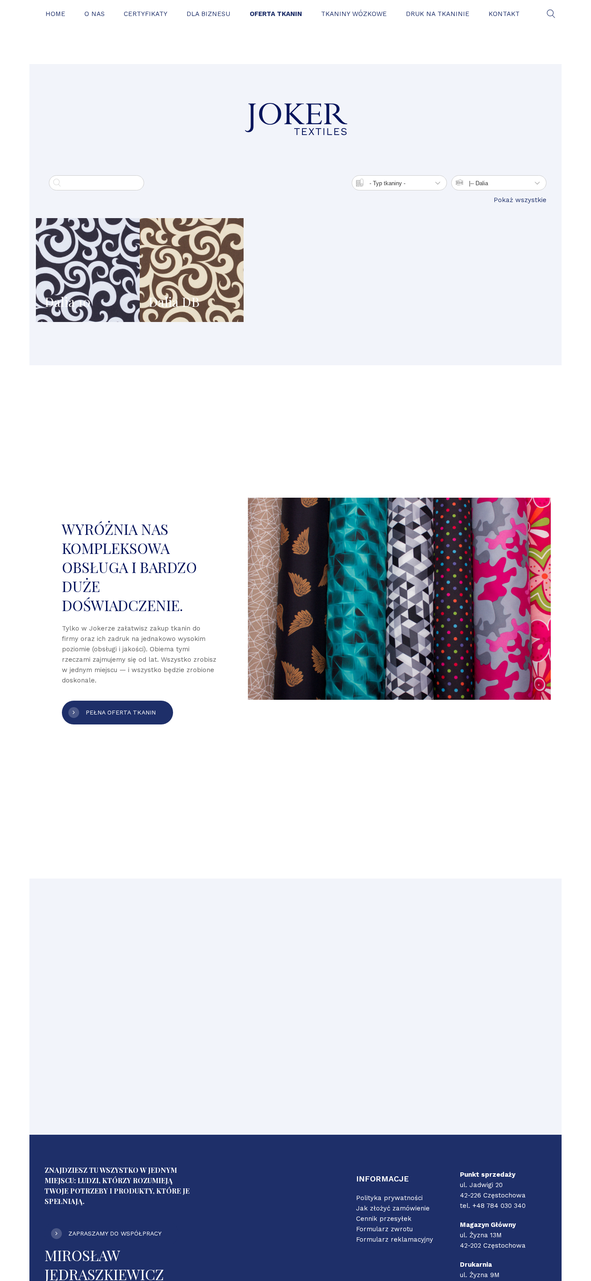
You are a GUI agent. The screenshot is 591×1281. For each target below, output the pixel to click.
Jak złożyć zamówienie (393, 1208)
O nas (94, 14)
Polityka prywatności (389, 1198)
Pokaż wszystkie (520, 200)
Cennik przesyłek (383, 1219)
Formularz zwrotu (384, 1229)
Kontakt (504, 14)
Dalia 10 (68, 301)
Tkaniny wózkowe (354, 14)
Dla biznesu (208, 14)
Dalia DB (173, 301)
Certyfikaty (145, 14)
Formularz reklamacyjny (394, 1239)
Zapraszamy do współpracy (114, 1233)
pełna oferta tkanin (121, 712)
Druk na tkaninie (437, 14)
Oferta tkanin (276, 14)
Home (55, 14)
